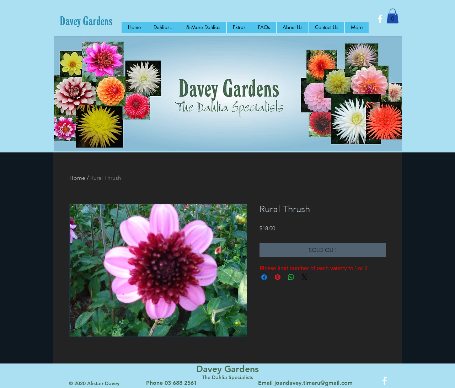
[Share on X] (304, 277)
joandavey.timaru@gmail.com (313, 382)
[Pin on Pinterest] (277, 277)
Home (77, 177)
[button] (392, 16)
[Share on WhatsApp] (291, 277)
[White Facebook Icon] (380, 19)
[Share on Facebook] (264, 277)
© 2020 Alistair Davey (94, 383)
